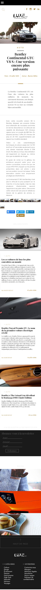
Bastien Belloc (32, 76)
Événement (8, 571)
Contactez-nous (30, 567)
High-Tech (7, 577)
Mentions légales (30, 571)
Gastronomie (8, 575)
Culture (6, 567)
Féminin (6, 573)
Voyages (7, 583)
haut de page (20, 544)
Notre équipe (29, 575)
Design (6, 569)
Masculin (7, 579)
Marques (27, 569)
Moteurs (7, 581)
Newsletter (28, 573)
